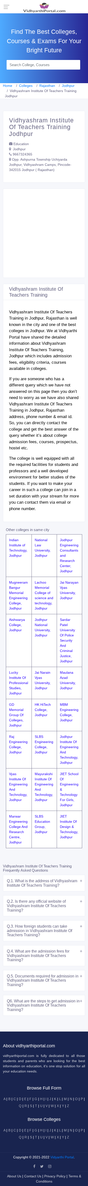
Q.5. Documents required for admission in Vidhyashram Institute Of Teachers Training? (42, 980)
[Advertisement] (44, 233)
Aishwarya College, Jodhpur (17, 625)
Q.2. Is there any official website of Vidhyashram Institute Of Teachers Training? (36, 905)
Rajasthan (47, 86)
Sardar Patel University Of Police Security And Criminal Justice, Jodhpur (67, 640)
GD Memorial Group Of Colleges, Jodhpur (16, 715)
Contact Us (32, 1176)
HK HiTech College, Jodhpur (43, 710)
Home (7, 86)
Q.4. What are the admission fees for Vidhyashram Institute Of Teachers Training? (38, 955)
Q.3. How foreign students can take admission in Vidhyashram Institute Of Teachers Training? (39, 930)
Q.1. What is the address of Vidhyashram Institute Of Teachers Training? (42, 883)
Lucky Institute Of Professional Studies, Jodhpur (18, 682)
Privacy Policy (55, 1176)
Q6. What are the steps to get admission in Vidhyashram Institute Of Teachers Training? (43, 1005)
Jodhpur (68, 86)
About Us (14, 1176)
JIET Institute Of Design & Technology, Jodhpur (69, 826)
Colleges (26, 86)
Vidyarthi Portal (62, 1157)
